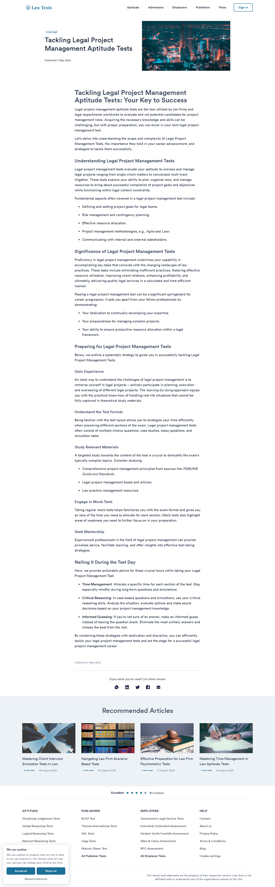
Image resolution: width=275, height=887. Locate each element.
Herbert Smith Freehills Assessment (164, 833)
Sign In (243, 7)
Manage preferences (36, 878)
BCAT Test (88, 818)
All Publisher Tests (93, 856)
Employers (179, 7)
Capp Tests (88, 841)
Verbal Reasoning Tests (37, 826)
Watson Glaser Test (94, 848)
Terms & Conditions (213, 841)
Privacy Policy (209, 833)
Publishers (203, 7)
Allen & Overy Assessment (158, 841)
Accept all (21, 871)
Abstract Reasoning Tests (39, 841)
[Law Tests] (38, 7)
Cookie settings (210, 856)
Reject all (51, 871)
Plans (222, 7)
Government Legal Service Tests (162, 818)
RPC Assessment (151, 848)
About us (206, 826)
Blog (203, 848)
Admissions (156, 7)
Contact (205, 818)
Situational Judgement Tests (41, 818)
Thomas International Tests (99, 826)
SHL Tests (87, 833)
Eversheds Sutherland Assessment (163, 826)
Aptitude (133, 7)
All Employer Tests (153, 856)
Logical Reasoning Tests (38, 833)
